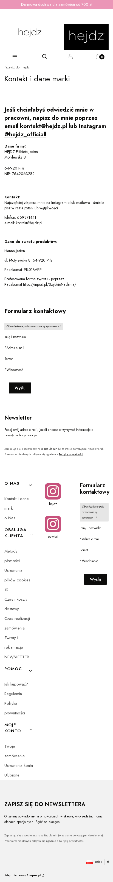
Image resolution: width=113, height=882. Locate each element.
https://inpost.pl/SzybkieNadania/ (49, 284)
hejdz (17, 67)
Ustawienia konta (18, 765)
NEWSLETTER (16, 657)
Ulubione (11, 775)
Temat (8, 358)
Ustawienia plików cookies (17, 575)
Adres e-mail (15, 347)
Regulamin (50, 449)
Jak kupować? (16, 684)
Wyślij (20, 388)
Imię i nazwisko (15, 336)
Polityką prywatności (71, 454)
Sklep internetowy (22, 875)
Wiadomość (15, 369)
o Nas (9, 518)
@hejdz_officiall (25, 134)
